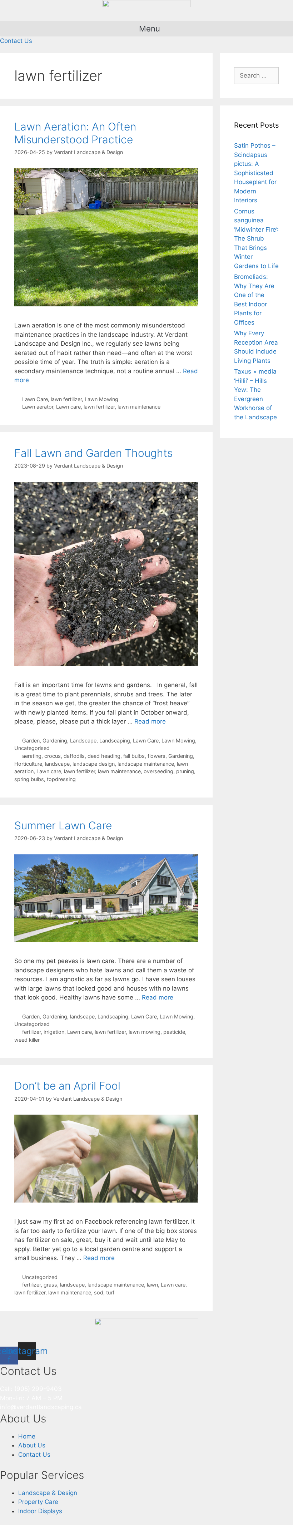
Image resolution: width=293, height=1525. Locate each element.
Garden (31, 1016)
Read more (150, 721)
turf (110, 1292)
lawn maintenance (139, 407)
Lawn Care (35, 399)
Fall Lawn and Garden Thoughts (93, 452)
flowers (156, 756)
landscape (57, 764)
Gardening (180, 756)
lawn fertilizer (66, 399)
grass (50, 1285)
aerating (31, 756)
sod (98, 1292)
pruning (185, 771)
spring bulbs (29, 779)
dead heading (104, 756)
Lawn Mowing (101, 399)
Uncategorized (32, 1024)
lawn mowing (144, 1032)
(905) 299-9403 (38, 1388)
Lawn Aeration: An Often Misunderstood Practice (75, 133)
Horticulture (28, 764)
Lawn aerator (37, 407)
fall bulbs (134, 756)
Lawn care (68, 407)
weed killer (27, 1040)
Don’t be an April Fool (67, 1085)
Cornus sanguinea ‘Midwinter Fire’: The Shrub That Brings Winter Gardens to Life (256, 239)
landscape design (94, 764)
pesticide (174, 1032)
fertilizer (31, 1032)
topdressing (61, 779)
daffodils (74, 756)
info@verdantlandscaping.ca (41, 1407)
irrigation (54, 1032)
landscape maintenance (146, 764)
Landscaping (113, 1016)
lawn (152, 1285)
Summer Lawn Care (63, 825)
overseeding (158, 771)
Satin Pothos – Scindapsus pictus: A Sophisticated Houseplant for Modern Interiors (255, 173)
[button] (146, 28)
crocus (52, 756)
